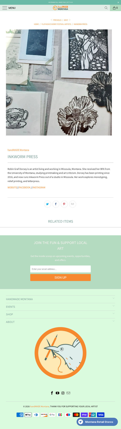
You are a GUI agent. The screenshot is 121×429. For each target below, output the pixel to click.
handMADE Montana (18, 150)
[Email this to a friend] (72, 204)
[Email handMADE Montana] (68, 393)
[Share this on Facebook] (55, 204)
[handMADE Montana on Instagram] (63, 393)
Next (66, 20)
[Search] (106, 8)
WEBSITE (12, 187)
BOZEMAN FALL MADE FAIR (57, 2)
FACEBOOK (24, 187)
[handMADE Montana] (60, 8)
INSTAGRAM (39, 187)
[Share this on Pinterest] (64, 204)
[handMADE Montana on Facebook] (52, 393)
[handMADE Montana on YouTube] (57, 393)
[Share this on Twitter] (47, 204)
